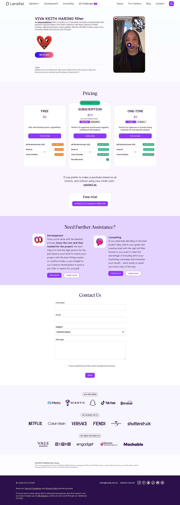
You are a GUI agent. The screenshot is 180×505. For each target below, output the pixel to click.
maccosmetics (45, 22)
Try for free (45, 136)
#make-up (53, 72)
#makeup (63, 72)
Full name (60, 303)
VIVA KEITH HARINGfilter (59, 18)
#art (47, 70)
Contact (160, 3)
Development (51, 3)
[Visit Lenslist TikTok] (153, 483)
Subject (59, 327)
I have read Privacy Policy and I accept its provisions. (91, 366)
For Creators (134, 3)
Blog (148, 3)
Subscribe (90, 136)
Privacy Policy (52, 488)
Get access (135, 136)
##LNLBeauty (40, 70)
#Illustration (72, 70)
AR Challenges (86, 3)
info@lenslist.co (109, 483)
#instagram (83, 70)
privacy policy (127, 483)
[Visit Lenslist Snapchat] (148, 483)
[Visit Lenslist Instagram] (139, 483)
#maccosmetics (42, 72)
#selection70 (73, 72)
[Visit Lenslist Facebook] (143, 483)
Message (60, 339)
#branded (62, 70)
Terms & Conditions (32, 488)
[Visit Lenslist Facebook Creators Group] (162, 483)
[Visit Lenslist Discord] (157, 483)
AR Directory (43, 496)
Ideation (33, 3)
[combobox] (90, 332)
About (120, 3)
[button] (123, 332)
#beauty (53, 70)
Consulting (68, 3)
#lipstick (92, 70)
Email (58, 315)
